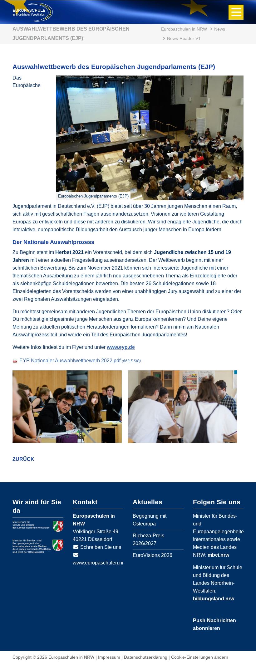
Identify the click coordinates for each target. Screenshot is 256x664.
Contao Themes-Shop (32, 12)
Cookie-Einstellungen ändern (199, 657)
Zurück (23, 459)
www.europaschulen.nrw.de (103, 562)
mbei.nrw (218, 555)
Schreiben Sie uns (100, 547)
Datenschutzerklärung (145, 657)
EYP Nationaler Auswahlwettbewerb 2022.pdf (80, 360)
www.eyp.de (121, 347)
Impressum (109, 657)
